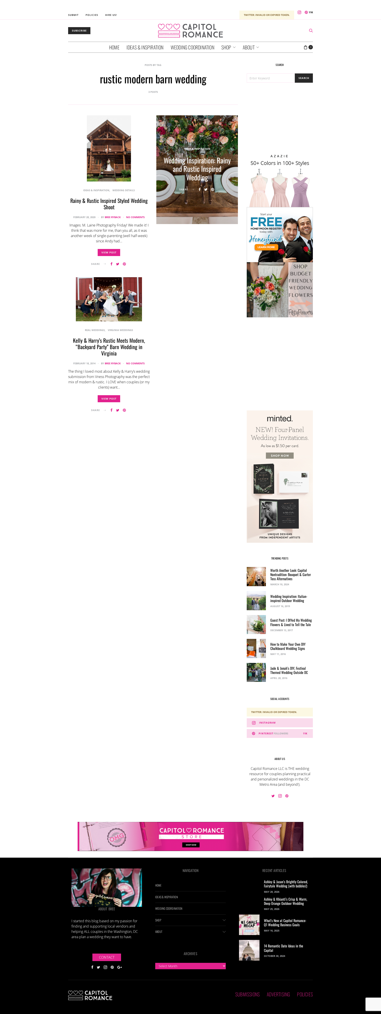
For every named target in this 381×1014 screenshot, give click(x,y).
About (249, 47)
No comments (135, 217)
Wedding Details (123, 190)
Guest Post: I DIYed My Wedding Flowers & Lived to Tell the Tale (291, 622)
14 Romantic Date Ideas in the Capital (283, 948)
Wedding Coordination (192, 47)
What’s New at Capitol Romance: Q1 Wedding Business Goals (285, 922)
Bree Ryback (113, 217)
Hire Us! (111, 15)
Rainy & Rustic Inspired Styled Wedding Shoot (109, 203)
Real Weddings (95, 330)
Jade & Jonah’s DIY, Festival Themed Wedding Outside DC (289, 670)
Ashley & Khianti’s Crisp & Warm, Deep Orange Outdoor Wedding (285, 901)
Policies (92, 15)
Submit (73, 15)
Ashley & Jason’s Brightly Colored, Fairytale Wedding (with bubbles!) (286, 884)
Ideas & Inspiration (145, 47)
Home (114, 47)
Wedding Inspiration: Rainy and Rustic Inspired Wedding (197, 168)
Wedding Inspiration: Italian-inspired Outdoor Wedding (288, 598)
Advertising (278, 994)
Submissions (247, 994)
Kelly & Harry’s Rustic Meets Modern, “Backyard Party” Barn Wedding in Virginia (109, 346)
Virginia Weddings (120, 330)
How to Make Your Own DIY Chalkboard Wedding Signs (288, 646)
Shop (226, 47)
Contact (106, 957)
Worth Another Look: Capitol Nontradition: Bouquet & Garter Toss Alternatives (290, 574)
